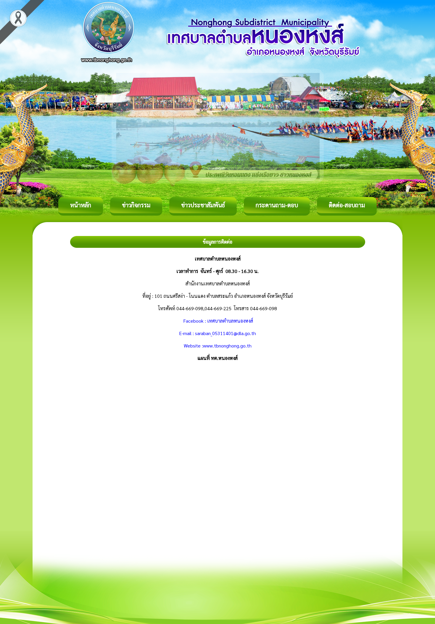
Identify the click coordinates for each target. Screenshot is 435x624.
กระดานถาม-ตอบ (277, 205)
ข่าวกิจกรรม (136, 205)
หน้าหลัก (80, 205)
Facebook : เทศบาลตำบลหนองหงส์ (217, 321)
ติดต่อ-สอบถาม (347, 205)
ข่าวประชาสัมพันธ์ (203, 205)
